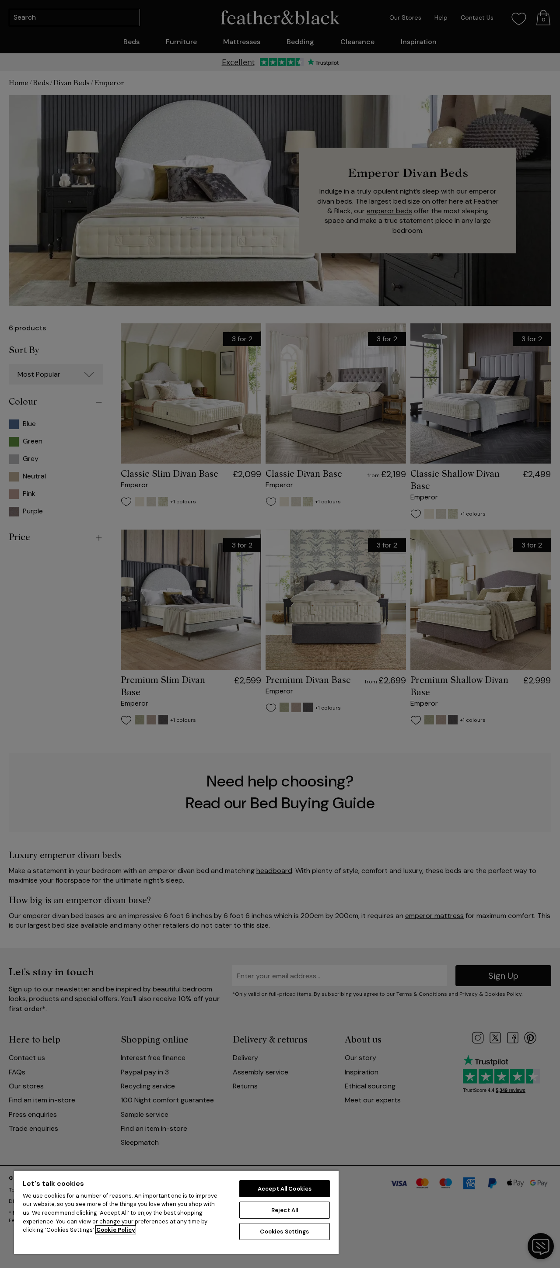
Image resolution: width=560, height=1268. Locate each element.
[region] (176, 1212)
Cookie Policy (115, 1229)
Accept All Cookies (285, 1188)
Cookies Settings (284, 1231)
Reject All (284, 1210)
